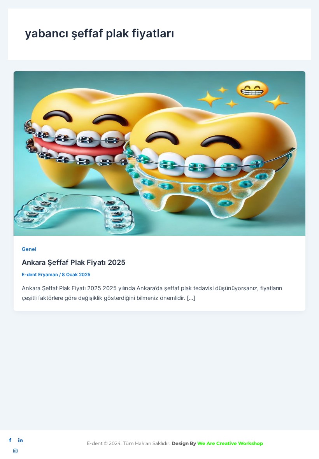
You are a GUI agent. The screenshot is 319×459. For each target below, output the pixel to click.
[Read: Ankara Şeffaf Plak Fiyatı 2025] (160, 153)
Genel (29, 249)
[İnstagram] (15, 449)
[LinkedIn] (21, 438)
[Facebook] (10, 438)
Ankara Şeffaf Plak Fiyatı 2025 (74, 262)
